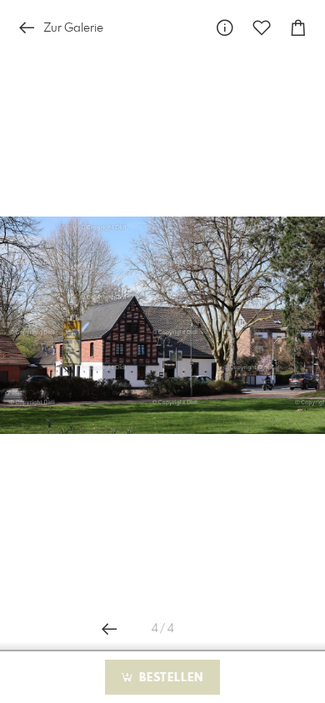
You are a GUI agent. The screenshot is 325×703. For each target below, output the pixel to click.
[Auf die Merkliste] (262, 28)
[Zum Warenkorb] (298, 28)
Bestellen (169, 678)
